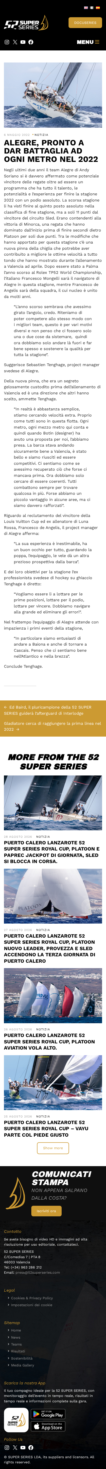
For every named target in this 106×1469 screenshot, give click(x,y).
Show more (53, 1148)
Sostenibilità (22, 1358)
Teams (16, 1344)
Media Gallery (22, 1365)
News (15, 1337)
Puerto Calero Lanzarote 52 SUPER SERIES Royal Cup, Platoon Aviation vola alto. (49, 1041)
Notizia (41, 135)
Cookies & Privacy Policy (32, 1298)
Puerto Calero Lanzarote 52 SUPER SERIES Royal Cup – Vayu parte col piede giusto (46, 1128)
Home (16, 1330)
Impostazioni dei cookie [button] (31, 1305)
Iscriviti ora (46, 1211)
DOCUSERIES (85, 23)
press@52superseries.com (38, 1272)
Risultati (18, 1351)
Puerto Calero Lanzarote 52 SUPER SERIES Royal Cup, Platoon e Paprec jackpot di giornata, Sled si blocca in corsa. (52, 852)
